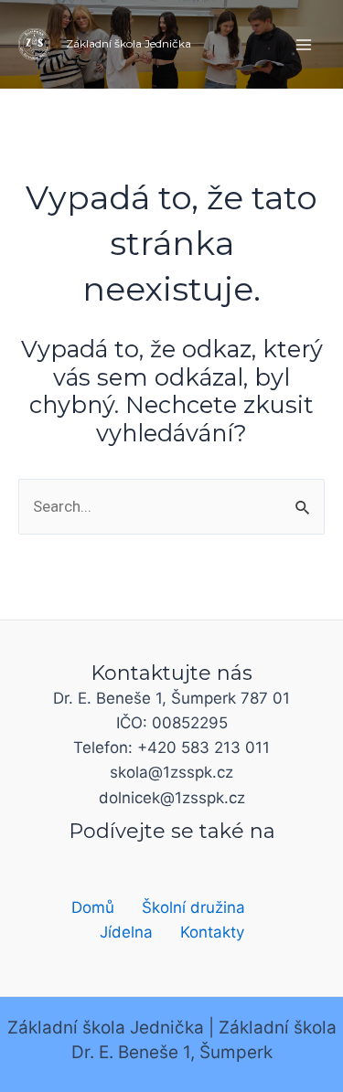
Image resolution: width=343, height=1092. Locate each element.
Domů (92, 907)
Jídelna (126, 932)
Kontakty (212, 932)
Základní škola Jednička (128, 43)
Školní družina (193, 907)
